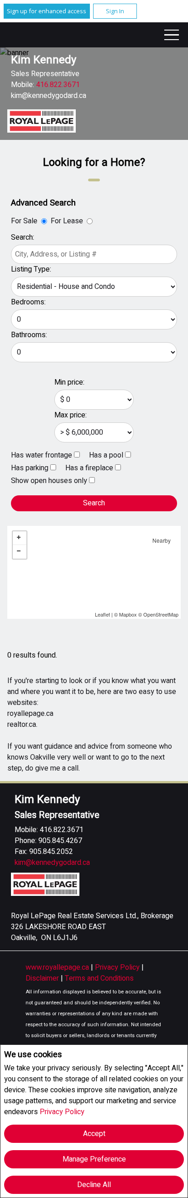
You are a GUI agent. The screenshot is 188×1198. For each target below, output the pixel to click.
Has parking (29, 468)
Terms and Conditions (99, 978)
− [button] (19, 552)
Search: (22, 237)
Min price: (69, 382)
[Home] (41, 121)
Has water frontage (41, 455)
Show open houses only (49, 480)
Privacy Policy (62, 1111)
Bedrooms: (28, 302)
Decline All (94, 1184)
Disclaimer (43, 978)
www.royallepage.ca (57, 967)
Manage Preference (94, 1159)
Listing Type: (31, 269)
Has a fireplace (89, 468)
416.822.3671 (58, 84)
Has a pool (106, 455)
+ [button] (19, 538)
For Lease (67, 221)
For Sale (24, 221)
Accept (94, 1133)
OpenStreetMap (160, 614)
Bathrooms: (29, 334)
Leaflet (102, 614)
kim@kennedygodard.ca (48, 95)
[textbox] (94, 254)
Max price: (70, 415)
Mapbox (128, 614)
